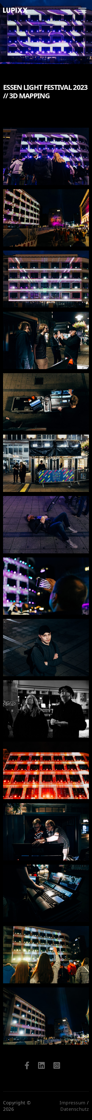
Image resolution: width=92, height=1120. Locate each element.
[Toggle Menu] (82, 10)
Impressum (73, 1103)
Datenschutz (74, 1109)
